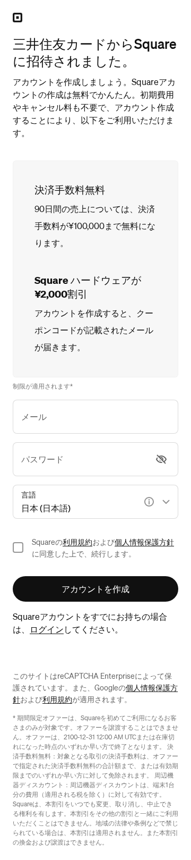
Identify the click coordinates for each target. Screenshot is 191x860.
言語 (28, 494)
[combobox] (95, 502)
